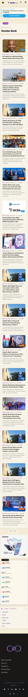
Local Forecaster (8, 83)
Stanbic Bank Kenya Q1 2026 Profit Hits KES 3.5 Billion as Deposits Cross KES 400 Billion (13, 122)
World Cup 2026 (6, 660)
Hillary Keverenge (8, 283)
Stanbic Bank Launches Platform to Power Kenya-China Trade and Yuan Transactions (13, 354)
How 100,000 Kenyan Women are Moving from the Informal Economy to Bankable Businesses (14, 154)
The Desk (5, 612)
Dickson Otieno (7, 513)
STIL (3, 626)
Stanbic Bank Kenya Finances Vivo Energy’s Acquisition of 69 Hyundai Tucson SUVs (12, 416)
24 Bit (4, 620)
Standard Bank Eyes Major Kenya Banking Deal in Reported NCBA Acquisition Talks (13, 219)
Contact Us (4, 666)
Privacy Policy (5, 669)
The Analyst (7, 54)
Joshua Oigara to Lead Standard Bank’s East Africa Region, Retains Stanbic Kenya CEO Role (13, 255)
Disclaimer (4, 672)
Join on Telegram (15, 15)
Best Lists (5, 617)
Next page (13, 531)
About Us (4, 663)
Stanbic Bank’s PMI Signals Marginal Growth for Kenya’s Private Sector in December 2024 (13, 482)
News (4, 615)
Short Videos (6, 623)
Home (3, 27)
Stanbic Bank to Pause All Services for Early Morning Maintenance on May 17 (11, 323)
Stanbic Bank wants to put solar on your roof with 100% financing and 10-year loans (12, 187)
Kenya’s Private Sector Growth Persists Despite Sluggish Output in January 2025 (12, 449)
